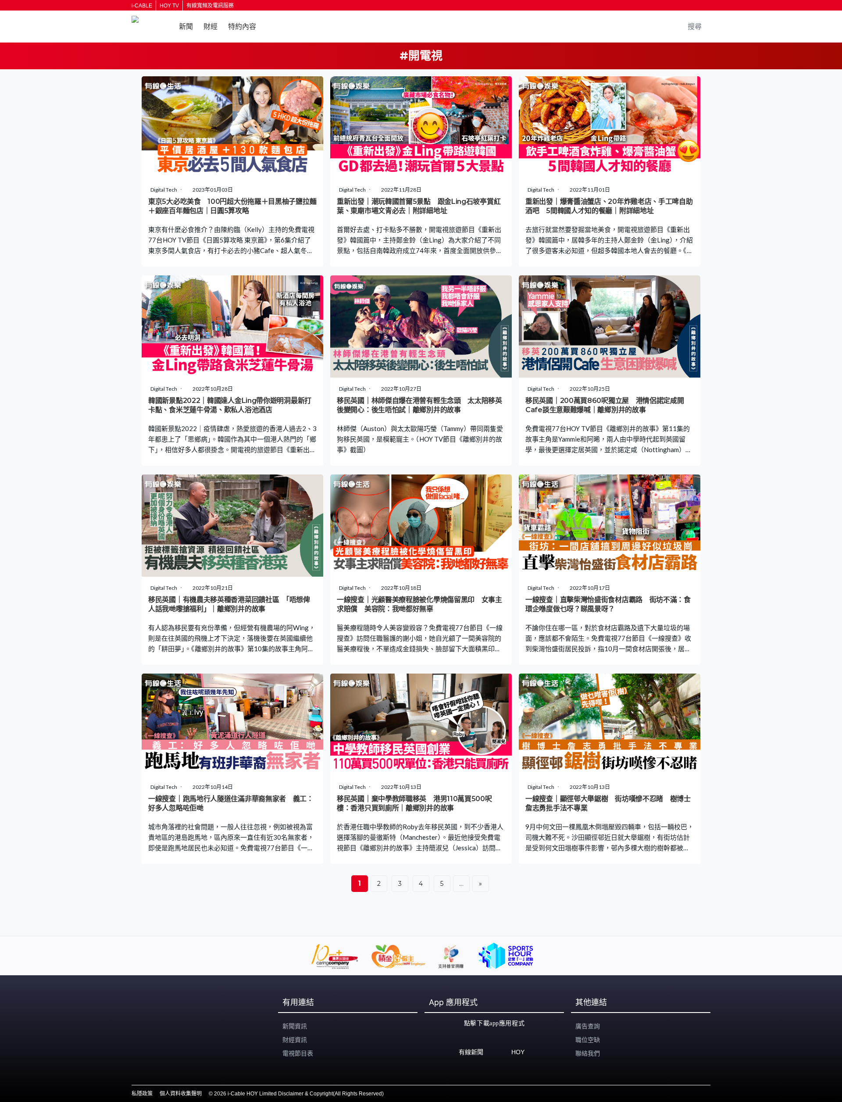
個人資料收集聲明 (181, 1094)
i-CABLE (142, 6)
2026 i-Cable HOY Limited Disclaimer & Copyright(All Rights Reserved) (299, 1094)
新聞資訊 (294, 1026)
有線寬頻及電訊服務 (210, 6)
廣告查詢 (587, 1026)
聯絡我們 (587, 1053)
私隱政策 (142, 1094)
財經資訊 (294, 1040)
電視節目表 (297, 1053)
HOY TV (169, 6)
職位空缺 (587, 1040)
